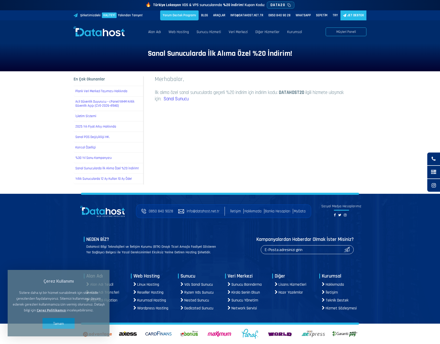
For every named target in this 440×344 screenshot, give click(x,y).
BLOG (204, 15)
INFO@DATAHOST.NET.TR (246, 15)
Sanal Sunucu (176, 99)
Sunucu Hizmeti (209, 32)
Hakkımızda (253, 211)
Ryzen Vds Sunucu (198, 292)
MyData (300, 211)
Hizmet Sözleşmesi (341, 308)
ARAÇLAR (219, 15)
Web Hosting (179, 32)
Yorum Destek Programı (179, 15)
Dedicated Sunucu (198, 308)
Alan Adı (154, 32)
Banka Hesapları (277, 211)
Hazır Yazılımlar (290, 292)
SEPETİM (321, 15)
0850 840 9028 (161, 211)
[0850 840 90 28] (433, 159)
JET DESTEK (355, 15)
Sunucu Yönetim (244, 300)
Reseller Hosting (149, 292)
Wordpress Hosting (152, 308)
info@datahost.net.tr (203, 211)
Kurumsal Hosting (151, 300)
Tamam (58, 323)
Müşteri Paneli (346, 32)
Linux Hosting (147, 284)
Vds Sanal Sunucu (198, 284)
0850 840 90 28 (279, 15)
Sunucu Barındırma (246, 284)
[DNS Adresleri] (433, 172)
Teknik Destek (337, 300)
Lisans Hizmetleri (292, 284)
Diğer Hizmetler (267, 32)
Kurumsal (294, 32)
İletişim (235, 211)
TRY (335, 15)
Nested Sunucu (196, 300)
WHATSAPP (303, 15)
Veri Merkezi (238, 32)
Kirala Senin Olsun (245, 292)
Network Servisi (243, 308)
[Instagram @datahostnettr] (433, 185)
